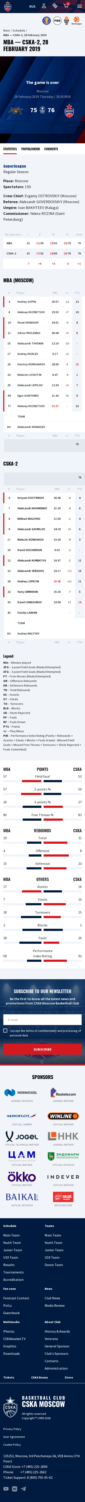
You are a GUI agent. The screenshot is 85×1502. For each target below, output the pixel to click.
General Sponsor (57, 1346)
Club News (52, 1298)
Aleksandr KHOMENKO (32, 508)
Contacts (51, 1361)
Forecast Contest (16, 1298)
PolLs (7, 1305)
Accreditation (13, 1279)
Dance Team (54, 1265)
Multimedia (11, 1322)
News (48, 1289)
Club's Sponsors (56, 1353)
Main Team (11, 1235)
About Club (53, 1322)
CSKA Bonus (39, 1377)
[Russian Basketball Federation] (57, 20)
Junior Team (12, 1250)
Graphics (9, 1346)
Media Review (55, 1305)
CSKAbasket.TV (14, 1339)
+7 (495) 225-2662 (33, 1472)
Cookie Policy (12, 1445)
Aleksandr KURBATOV (31, 560)
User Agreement (14, 1437)
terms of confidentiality (41, 1031)
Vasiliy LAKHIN (27, 613)
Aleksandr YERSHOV (30, 571)
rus (32, 6)
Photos (8, 1331)
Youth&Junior (30, 149)
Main (6, 30)
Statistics (10, 149)
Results (9, 1265)
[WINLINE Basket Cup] (66, 20)
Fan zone (9, 1289)
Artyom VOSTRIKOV (30, 498)
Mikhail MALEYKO (28, 519)
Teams (49, 1226)
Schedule (19, 30)
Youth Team (12, 1242)
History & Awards (57, 1331)
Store (69, 1377)
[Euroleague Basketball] (76, 20)
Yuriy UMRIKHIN (27, 592)
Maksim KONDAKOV (30, 539)
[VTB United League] (46, 20)
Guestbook (11, 1313)
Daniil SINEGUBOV (29, 602)
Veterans (51, 1339)
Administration (56, 1368)
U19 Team (10, 1257)
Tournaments (13, 1272)
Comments (51, 149)
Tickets (8, 1377)
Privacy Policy (12, 1429)
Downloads (11, 1353)
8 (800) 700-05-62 (40, 1477)
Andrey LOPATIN (28, 581)
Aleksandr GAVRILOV (31, 529)
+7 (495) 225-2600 (34, 1466)
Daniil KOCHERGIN (29, 550)
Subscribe (43, 1049)
